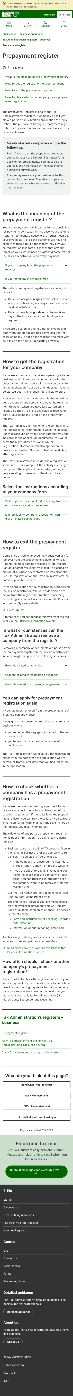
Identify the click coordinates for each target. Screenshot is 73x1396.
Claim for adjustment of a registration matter (31, 1052)
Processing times (14, 1281)
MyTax (7, 1199)
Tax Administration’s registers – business (26, 39)
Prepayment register (15, 1033)
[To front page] (10, 14)
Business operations (31, 33)
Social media (11, 1266)
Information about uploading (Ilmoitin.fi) (38, 928)
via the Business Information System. (32, 621)
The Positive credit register (20, 1222)
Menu (9, 25)
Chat (6, 1250)
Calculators (10, 1207)
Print (6, 1381)
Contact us (10, 1258)
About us (13, 1341)
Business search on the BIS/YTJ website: (34, 848)
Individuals (49, 14)
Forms (7, 1273)
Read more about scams (24, 6)
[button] (36, 1084)
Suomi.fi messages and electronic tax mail (34, 1171)
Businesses (64, 14)
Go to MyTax (15, 610)
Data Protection (13, 1365)
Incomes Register (14, 1230)
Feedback (9, 1373)
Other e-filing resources (18, 1215)
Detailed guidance (18, 1312)
